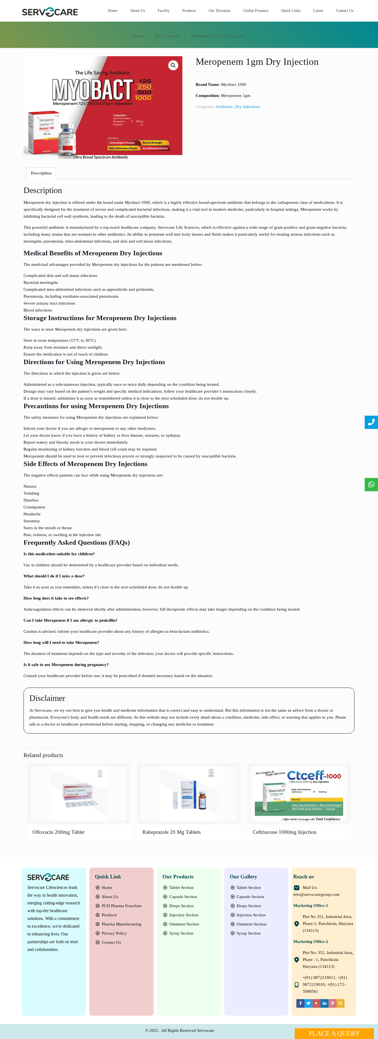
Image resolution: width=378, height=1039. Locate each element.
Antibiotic (224, 106)
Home (138, 36)
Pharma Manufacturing (121, 924)
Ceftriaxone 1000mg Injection (285, 832)
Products (109, 915)
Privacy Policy (114, 933)
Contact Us (111, 942)
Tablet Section (181, 887)
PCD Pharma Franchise (121, 906)
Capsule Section (182, 896)
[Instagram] (340, 1003)
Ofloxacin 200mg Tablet (58, 832)
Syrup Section (180, 933)
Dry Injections (167, 36)
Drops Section (181, 906)
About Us (109, 896)
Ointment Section (183, 924)
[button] (173, 65)
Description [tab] (41, 173)
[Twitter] (308, 1003)
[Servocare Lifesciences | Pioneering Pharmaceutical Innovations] (50, 11)
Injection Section (183, 915)
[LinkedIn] (324, 1003)
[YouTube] (316, 1003)
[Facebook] (300, 1003)
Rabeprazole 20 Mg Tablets (172, 832)
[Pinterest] (332, 1003)
